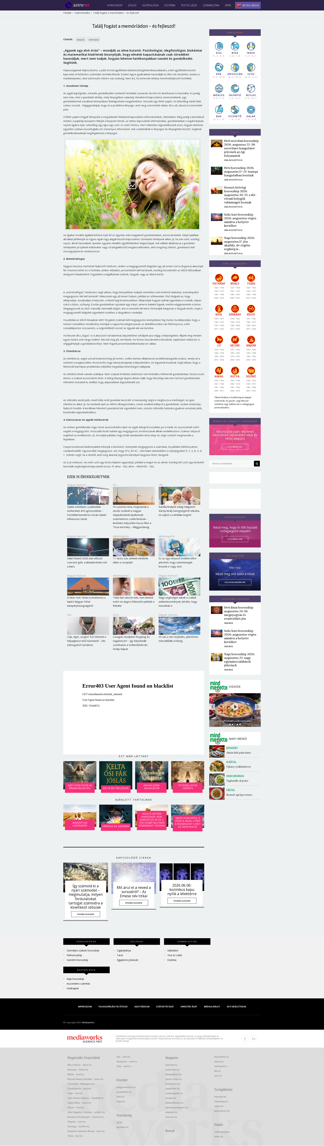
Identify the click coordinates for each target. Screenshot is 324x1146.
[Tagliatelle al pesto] (217, 779)
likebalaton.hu (172, 1083)
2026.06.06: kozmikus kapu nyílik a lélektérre (182, 889)
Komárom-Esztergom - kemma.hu (86, 1117)
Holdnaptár (73, 988)
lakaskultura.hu (173, 1074)
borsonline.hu (221, 1056)
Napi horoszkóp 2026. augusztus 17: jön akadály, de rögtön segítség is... (239, 243)
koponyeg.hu (221, 1101)
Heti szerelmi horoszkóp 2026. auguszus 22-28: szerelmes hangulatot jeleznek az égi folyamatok (241, 148)
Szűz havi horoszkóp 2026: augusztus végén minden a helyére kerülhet (240, 220)
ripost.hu (219, 1061)
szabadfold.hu (123, 1092)
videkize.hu (171, 1112)
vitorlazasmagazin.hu (176, 1107)
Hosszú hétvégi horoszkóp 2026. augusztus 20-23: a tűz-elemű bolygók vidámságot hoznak (240, 194)
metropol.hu (220, 1066)
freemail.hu (220, 1096)
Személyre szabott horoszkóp (83, 950)
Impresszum (85, 1006)
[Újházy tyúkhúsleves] (217, 765)
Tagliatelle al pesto (237, 780)
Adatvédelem (142, 1006)
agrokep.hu (122, 1127)
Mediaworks (88, 1022)
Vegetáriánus (235, 775)
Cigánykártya (124, 950)
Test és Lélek (189, 5)
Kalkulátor (172, 950)
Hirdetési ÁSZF (189, 1006)
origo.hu (120, 1101)
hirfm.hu (218, 1136)
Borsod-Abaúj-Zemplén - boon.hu (85, 1079)
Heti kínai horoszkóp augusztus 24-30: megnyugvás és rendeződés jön (238, 613)
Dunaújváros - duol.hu (79, 1088)
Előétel (231, 761)
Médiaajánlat (212, 1006)
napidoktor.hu (172, 1088)
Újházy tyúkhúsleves (238, 766)
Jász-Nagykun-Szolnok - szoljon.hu (86, 1112)
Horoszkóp (115, 5)
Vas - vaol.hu (123, 1056)
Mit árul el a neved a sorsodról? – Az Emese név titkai (134, 891)
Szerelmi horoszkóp (77, 960)
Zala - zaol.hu (123, 1066)
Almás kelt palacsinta (238, 752)
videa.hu (218, 1106)
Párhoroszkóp (74, 955)
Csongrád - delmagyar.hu (81, 1083)
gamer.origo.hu (173, 1079)
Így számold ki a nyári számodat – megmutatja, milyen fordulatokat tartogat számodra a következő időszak (86, 897)
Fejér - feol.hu (75, 1093)
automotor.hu (172, 1069)
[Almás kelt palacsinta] (217, 751)
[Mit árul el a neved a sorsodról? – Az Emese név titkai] (133, 878)
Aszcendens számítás (78, 983)
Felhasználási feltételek (113, 1006)
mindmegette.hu (174, 1093)
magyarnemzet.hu (126, 1087)
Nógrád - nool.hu (77, 1121)
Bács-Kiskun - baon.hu (80, 1064)
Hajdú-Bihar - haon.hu (79, 1102)
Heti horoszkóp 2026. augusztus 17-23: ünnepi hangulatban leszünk (241, 171)
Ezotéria (169, 5)
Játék (228, 5)
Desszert (232, 747)
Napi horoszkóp (75, 978)
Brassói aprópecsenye (239, 794)
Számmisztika (211, 5)
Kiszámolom (235, 539)
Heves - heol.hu (76, 1107)
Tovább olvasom (85, 914)
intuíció (81, 39)
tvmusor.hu (171, 1117)
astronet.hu (171, 1064)
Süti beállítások (236, 1006)
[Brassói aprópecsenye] (217, 793)
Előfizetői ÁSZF (165, 1006)
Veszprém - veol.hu (126, 1061)
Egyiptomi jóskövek (127, 960)
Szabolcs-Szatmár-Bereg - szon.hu (86, 1131)
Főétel (230, 789)
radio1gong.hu (222, 1131)
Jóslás (132, 5)
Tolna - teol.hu (75, 1136)
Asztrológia (150, 5)
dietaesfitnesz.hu (174, 1102)
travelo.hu (170, 1098)
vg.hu (119, 1122)
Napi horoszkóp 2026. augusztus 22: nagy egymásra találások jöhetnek (239, 659)
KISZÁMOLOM (235, 447)
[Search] (257, 463)
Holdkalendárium (235, 582)
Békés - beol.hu (76, 1074)
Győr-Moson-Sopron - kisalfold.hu (86, 1098)
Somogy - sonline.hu (78, 1126)
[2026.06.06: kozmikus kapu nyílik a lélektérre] (182, 877)
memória (94, 39)
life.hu (217, 1071)
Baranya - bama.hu (78, 1069)
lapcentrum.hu (222, 1110)
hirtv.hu (120, 1096)
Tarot (120, 955)
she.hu (218, 1075)
